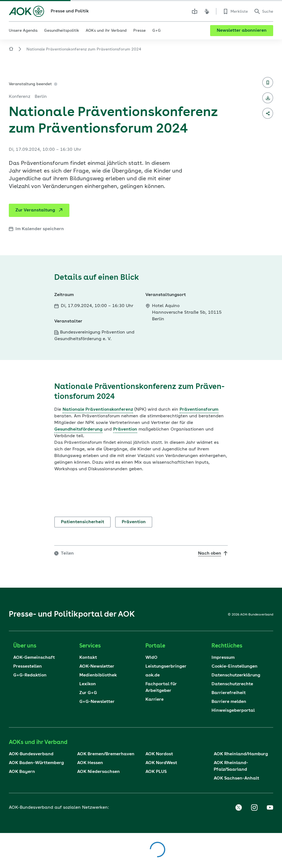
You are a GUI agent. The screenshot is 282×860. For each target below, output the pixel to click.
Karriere (154, 699)
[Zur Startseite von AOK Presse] (11, 49)
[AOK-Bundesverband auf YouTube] (270, 807)
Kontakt (88, 657)
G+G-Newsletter (97, 702)
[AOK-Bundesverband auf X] (238, 807)
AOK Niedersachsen (98, 772)
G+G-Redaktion (30, 675)
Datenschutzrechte (232, 684)
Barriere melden (229, 702)
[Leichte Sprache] (194, 11)
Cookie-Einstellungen (234, 666)
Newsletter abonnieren (242, 30)
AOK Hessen (90, 763)
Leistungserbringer (165, 666)
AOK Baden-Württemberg (36, 763)
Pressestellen (27, 666)
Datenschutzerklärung (236, 675)
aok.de (152, 675)
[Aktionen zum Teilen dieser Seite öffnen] (267, 113)
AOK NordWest (161, 763)
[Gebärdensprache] (207, 11)
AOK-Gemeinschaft (34, 657)
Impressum (223, 657)
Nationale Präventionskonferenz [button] (98, 409)
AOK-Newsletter (96, 666)
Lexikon (87, 684)
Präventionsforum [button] (199, 409)
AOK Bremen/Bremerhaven (105, 754)
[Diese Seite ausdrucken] (267, 97)
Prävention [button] (125, 429)
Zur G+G (88, 693)
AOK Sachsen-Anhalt (236, 778)
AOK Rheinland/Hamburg (241, 754)
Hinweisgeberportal (233, 710)
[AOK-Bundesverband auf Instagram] (254, 807)
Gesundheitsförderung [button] (78, 429)
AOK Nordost (159, 754)
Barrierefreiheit (229, 693)
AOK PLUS (156, 772)
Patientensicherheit (82, 522)
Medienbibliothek (98, 675)
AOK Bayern (22, 772)
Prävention (134, 522)
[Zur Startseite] (26, 11)
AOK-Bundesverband (31, 754)
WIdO (151, 657)
